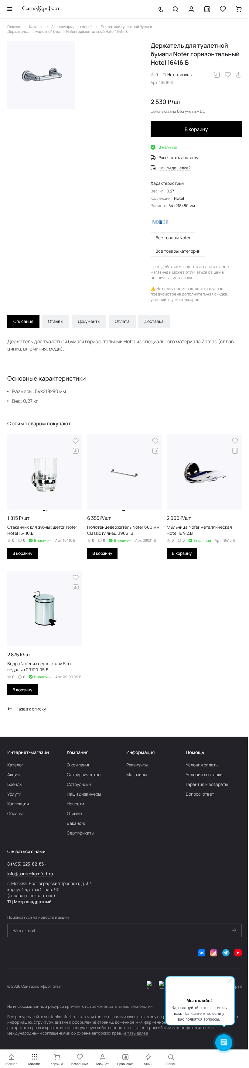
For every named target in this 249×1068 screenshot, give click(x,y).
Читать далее (135, 1033)
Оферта (234, 986)
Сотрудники (79, 784)
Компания (77, 752)
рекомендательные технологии (122, 1006)
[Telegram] (226, 952)
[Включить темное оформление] (150, 986)
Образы (14, 813)
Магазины (136, 774)
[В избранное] (228, 75)
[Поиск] (175, 9)
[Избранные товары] (223, 9)
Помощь (195, 752)
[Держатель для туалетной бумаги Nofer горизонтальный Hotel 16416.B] (41, 75)
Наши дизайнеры (84, 794)
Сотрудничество (84, 774)
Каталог (15, 765)
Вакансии (76, 823)
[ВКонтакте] (201, 952)
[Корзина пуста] (239, 9)
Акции (13, 774)
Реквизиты (137, 765)
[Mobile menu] (9, 9)
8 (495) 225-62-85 (25, 864)
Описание (23, 321)
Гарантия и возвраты (207, 784)
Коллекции (18, 804)
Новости (75, 804)
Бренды (14, 784)
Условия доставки (204, 774)
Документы (89, 321)
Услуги (14, 794)
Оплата (122, 321)
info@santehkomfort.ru (30, 873)
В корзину (196, 129)
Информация (140, 752)
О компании (78, 765)
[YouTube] (238, 952)
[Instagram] (213, 952)
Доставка (154, 321)
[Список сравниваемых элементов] (207, 9)
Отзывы (55, 321)
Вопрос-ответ (200, 794)
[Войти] (191, 9)
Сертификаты (80, 833)
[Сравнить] (217, 75)
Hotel (179, 198)
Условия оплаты (202, 765)
